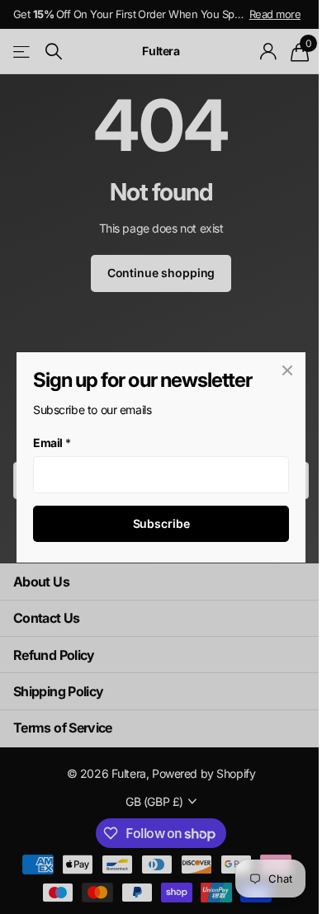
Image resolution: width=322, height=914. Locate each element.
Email (52, 443)
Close (287, 370)
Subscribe (161, 523)
